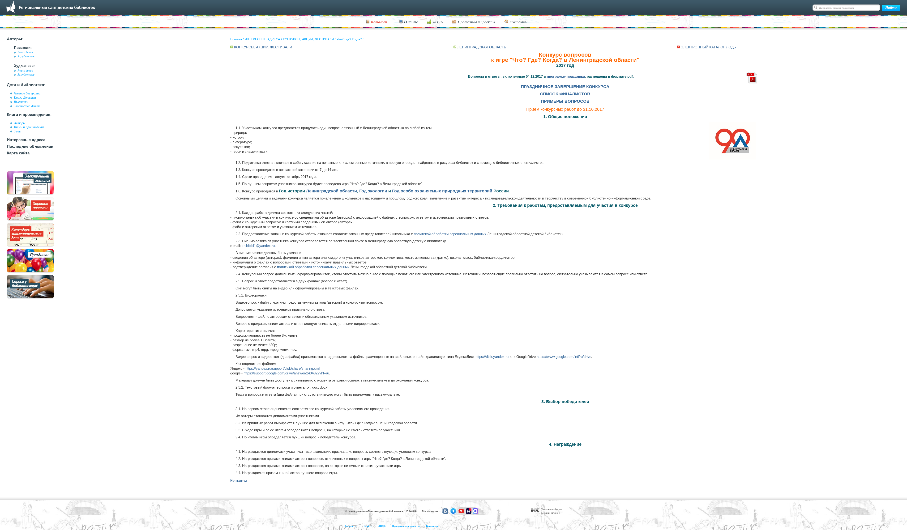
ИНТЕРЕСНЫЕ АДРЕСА (262, 39)
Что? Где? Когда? (349, 39)
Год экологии (373, 191)
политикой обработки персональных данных (450, 234)
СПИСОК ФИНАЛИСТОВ (565, 94)
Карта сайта (18, 153)
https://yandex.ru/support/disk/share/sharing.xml (282, 368)
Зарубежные (25, 56)
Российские (25, 52)
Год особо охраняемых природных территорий (442, 191)
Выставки (21, 102)
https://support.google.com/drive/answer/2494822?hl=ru (286, 373)
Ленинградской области (331, 191)
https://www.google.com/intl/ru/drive (564, 357)
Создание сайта (549, 509)
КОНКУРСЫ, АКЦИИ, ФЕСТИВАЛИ (308, 39)
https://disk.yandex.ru (492, 357)
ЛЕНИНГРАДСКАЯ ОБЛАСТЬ (481, 47)
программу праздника (566, 76)
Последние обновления (30, 146)
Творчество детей (27, 106)
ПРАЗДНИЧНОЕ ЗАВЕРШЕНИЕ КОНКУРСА (565, 86)
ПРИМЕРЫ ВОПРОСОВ (565, 101)
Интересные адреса (26, 140)
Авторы (19, 123)
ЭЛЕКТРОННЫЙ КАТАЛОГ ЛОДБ (708, 47)
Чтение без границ (27, 93)
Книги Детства (25, 97)
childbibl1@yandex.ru (258, 246)
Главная (236, 39)
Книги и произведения (29, 127)
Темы (17, 131)
